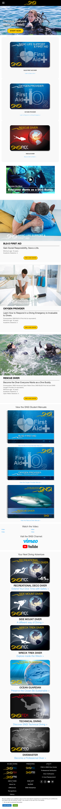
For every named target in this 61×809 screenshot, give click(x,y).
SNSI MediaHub (30, 787)
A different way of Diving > (30, 622)
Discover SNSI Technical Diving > (30, 724)
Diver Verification (48, 774)
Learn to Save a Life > (30, 73)
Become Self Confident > (30, 156)
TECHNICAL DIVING (30, 721)
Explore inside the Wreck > (30, 656)
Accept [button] (15, 805)
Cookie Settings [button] (7, 805)
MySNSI (30, 784)
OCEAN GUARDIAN (30, 687)
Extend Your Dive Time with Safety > (30, 588)
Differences (12, 787)
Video (3, 529)
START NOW (15, 31)
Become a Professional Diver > (30, 758)
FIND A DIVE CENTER (30, 257)
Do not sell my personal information (13, 802)
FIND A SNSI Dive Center (49, 767)
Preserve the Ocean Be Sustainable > (30, 690)
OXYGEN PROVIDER (30, 112)
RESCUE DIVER (30, 153)
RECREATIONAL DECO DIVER (30, 585)
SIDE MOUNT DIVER (30, 619)
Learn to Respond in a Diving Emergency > (30, 115)
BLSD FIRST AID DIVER (30, 70)
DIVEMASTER (30, 754)
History (12, 794)
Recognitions (12, 791)
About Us (12, 784)
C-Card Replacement (49, 777)
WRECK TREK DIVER (30, 652)
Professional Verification (48, 770)
